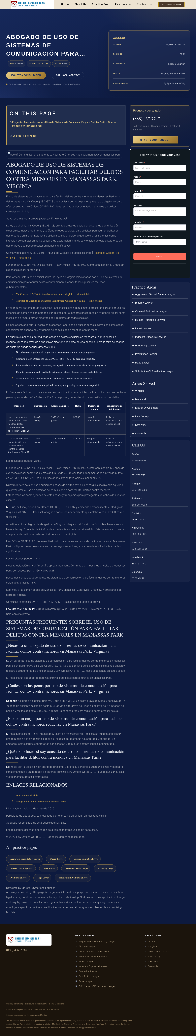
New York (137, 542)
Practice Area (100, 4)
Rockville (136, 513)
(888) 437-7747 (146, 118)
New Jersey (138, 528)
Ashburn (136, 469)
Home (65, 4)
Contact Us (144, 4)
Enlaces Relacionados (25, 135)
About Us (80, 4)
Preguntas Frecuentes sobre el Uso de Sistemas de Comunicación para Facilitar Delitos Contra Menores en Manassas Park (64, 124)
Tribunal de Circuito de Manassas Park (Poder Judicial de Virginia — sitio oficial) (59, 300)
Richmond (137, 498)
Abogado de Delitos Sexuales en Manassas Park (41, 801)
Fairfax (135, 454)
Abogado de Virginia (27, 794)
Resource (121, 4)
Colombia (137, 572)
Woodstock (137, 557)
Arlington (136, 483)
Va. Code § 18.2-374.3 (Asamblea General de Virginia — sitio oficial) (53, 294)
